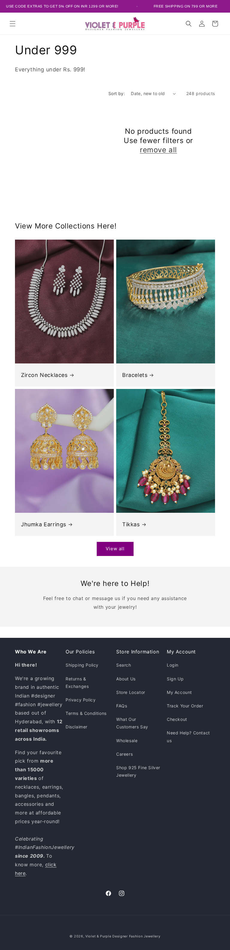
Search (123, 665)
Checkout (177, 719)
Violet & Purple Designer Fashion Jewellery (122, 936)
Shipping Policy (82, 665)
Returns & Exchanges (77, 682)
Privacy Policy (81, 699)
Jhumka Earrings (43, 524)
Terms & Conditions (86, 713)
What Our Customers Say (132, 723)
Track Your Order (185, 705)
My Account (179, 692)
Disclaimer (76, 726)
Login (172, 665)
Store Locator (130, 692)
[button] (12, 23)
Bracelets (134, 375)
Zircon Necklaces (44, 375)
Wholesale (126, 740)
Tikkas (131, 524)
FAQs (121, 705)
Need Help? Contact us (188, 736)
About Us (126, 678)
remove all (158, 149)
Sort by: (116, 93)
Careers (124, 754)
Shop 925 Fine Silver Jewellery (138, 771)
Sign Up (175, 678)
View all (115, 548)
